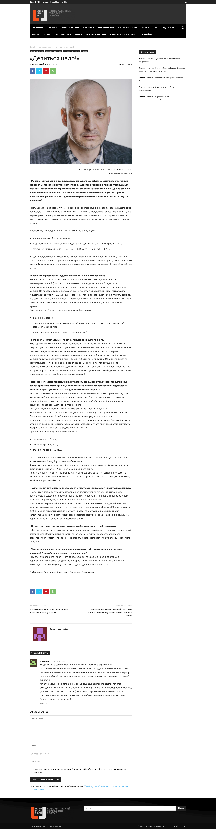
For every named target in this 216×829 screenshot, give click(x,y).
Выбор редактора (36, 51)
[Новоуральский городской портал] (53, 813)
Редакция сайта (39, 64)
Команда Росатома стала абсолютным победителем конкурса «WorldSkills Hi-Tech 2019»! (110, 612)
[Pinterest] (46, 71)
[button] (182, 27)
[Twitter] (39, 71)
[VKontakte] (185, 2)
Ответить (43, 703)
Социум (84, 51)
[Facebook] (32, 71)
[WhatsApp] (53, 71)
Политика (57, 51)
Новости (49, 51)
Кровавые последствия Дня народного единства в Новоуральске (50, 611)
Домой (32, 47)
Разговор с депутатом (47, 47)
